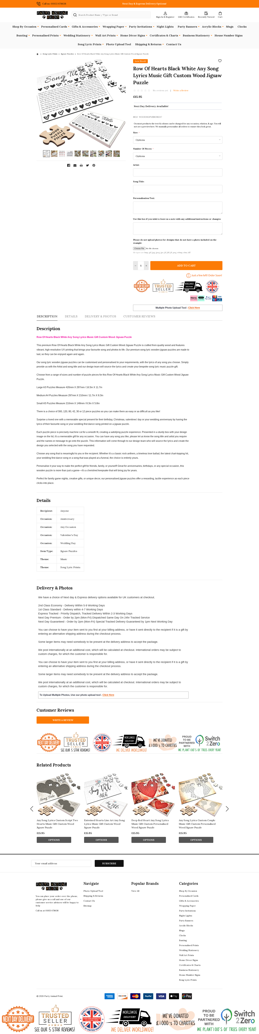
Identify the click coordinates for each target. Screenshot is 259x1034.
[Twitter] (87, 165)
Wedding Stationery (76, 35)
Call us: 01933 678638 (54, 3)
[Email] (75, 165)
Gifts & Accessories (85, 26)
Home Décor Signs (132, 35)
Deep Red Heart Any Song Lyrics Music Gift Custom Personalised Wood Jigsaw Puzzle (150, 824)
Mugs (229, 26)
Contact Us (173, 44)
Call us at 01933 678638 (47, 910)
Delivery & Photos (100, 316)
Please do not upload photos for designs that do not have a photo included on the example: (174, 241)
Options (54, 839)
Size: (136, 132)
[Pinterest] (94, 165)
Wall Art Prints (105, 35)
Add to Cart (186, 265)
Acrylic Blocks (211, 26)
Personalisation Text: (144, 198)
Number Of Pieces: (143, 148)
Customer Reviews (139, 316)
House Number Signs (229, 35)
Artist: (136, 165)
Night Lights (165, 26)
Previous (32, 809)
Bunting (21, 35)
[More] (38, 26)
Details (71, 316)
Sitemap (87, 905)
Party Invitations (140, 26)
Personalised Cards (54, 26)
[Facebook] (68, 165)
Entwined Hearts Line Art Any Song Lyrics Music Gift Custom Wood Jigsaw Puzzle (104, 824)
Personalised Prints (45, 35)
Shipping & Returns (148, 44)
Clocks (242, 26)
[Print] (81, 165)
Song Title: (138, 181)
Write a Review (180, 90)
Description (47, 316)
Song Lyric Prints (89, 44)
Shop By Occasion (24, 26)
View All (135, 891)
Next (227, 809)
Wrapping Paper (113, 26)
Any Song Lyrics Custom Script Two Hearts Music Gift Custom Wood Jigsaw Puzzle (57, 824)
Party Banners (187, 26)
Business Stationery (196, 35)
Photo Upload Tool (118, 44)
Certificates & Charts (164, 35)
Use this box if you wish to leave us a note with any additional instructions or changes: (177, 219)
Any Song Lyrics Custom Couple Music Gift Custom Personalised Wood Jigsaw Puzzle (197, 824)
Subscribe (109, 863)
